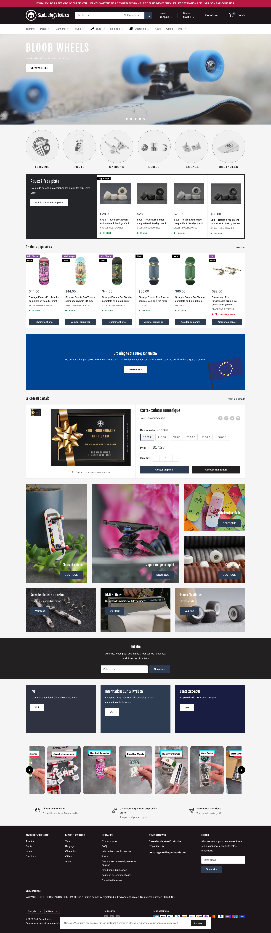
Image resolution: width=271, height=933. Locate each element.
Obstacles (140, 28)
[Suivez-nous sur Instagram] (112, 917)
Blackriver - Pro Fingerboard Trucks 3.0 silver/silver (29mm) (224, 301)
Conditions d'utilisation (114, 870)
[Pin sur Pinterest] (226, 418)
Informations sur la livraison (117, 851)
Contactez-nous (110, 841)
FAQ (104, 846)
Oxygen (143, 305)
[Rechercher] (148, 15)
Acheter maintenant (216, 469)
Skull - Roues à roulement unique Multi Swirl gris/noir (115, 221)
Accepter (198, 923)
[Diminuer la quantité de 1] (156, 458)
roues (77, 28)
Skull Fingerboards (112, 228)
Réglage (115, 28)
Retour (105, 856)
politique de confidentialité (116, 875)
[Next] (245, 146)
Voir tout (241, 247)
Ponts (43, 28)
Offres (169, 28)
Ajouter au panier (80, 322)
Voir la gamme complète (49, 202)
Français (31, 911)
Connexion (211, 15)
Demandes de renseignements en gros (119, 863)
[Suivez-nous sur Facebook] (106, 917)
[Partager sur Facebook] (220, 418)
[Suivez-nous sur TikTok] (118, 917)
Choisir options (44, 322)
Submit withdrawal (112, 880)
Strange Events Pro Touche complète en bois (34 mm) (44, 299)
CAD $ (49, 911)
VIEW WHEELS (232, 92)
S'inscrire (159, 669)
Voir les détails (237, 399)
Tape (98, 28)
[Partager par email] (238, 418)
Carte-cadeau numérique (160, 410)
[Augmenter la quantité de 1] (176, 458)
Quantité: (145, 458)
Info (180, 28)
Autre (158, 28)
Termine (30, 28)
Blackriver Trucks (223, 309)
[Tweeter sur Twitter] (232, 418)
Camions (61, 28)
